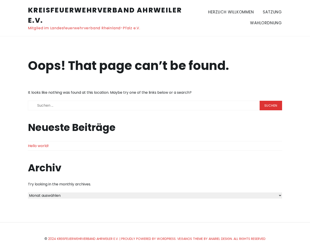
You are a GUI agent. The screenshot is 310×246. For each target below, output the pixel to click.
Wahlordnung (266, 23)
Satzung (272, 12)
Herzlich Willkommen (231, 12)
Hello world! (38, 145)
